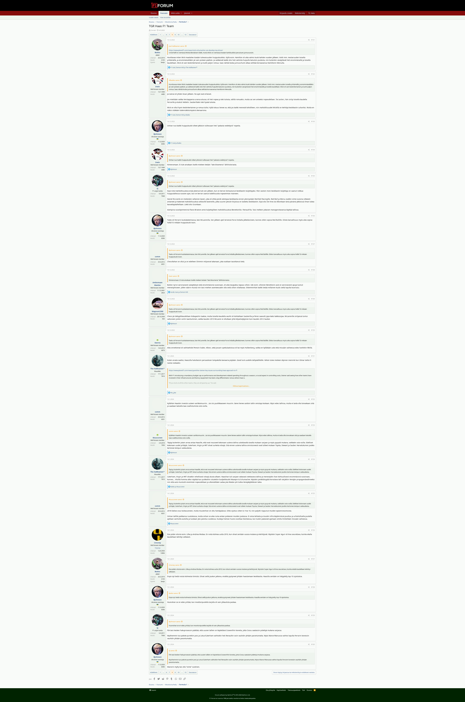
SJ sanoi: (172, 650)
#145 (313, 176)
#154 (313, 459)
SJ (157, 188)
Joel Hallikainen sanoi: (176, 46)
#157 (313, 559)
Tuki (303, 690)
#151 (313, 356)
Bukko (157, 52)
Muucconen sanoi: (175, 465)
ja (175, 143)
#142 (313, 74)
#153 (313, 425)
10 (178, 35)
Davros (157, 343)
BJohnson (158, 134)
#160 (313, 644)
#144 (313, 150)
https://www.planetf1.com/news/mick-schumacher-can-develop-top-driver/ (196, 50)
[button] (181, 13)
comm (157, 256)
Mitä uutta (175, 13)
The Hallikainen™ (157, 368)
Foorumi (163, 13)
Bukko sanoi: (173, 593)
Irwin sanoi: (173, 276)
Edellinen (154, 35)
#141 (313, 40)
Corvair (153, 30)
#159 (313, 615)
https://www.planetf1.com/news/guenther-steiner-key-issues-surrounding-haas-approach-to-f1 (203, 370)
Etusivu (154, 13)
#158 (313, 587)
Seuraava (192, 35)
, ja (183, 67)
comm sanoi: (173, 431)
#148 (313, 270)
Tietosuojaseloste (294, 690)
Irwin (157, 86)
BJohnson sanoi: (174, 156)
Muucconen (157, 438)
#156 (313, 530)
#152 (313, 399)
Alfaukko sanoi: (174, 80)
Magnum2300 (157, 311)
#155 (313, 493)
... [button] (163, 35)
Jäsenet (187, 13)
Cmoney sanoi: (174, 565)
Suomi (153, 690)
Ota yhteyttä (270, 690)
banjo (163, 62)
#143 (313, 121)
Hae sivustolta (165, 17)
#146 (313, 216)
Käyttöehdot (281, 690)
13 (185, 35)
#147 (313, 244)
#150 (313, 330)
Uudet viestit (153, 17)
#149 (313, 299)
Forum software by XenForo (232, 695)
